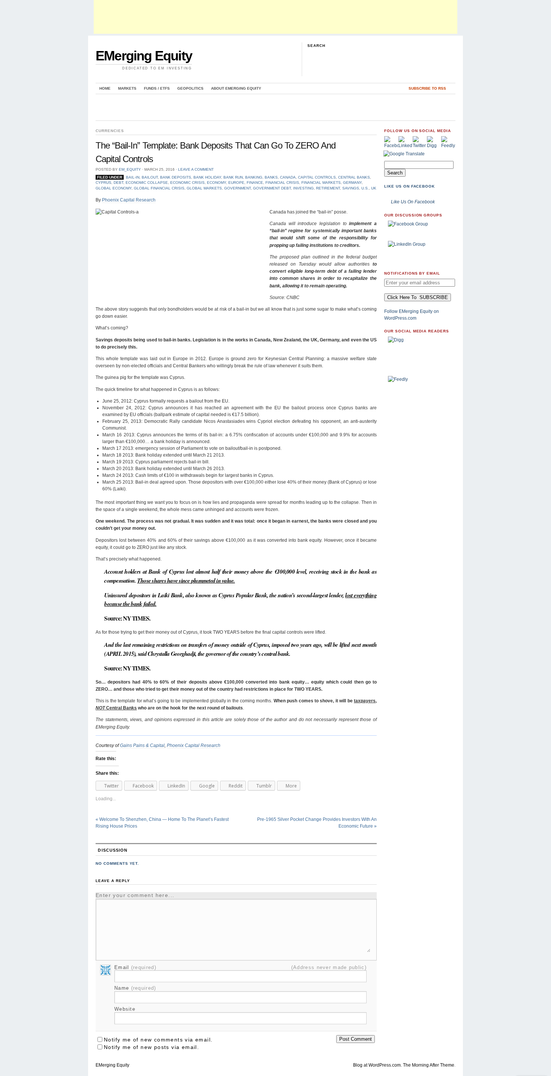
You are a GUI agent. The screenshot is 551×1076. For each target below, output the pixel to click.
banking (253, 177)
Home (105, 88)
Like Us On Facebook (409, 186)
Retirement (328, 188)
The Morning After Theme (428, 1065)
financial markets (321, 182)
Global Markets (204, 188)
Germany (352, 182)
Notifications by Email (412, 273)
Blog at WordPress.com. (377, 1065)
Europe (236, 182)
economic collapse (147, 182)
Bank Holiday (207, 177)
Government (237, 188)
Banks (271, 177)
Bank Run (233, 177)
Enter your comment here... (135, 895)
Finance (255, 182)
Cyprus (103, 182)
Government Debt (272, 188)
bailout (150, 177)
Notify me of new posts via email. (151, 1047)
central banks (354, 177)
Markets (127, 88)
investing (303, 188)
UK (373, 188)
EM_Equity (130, 169)
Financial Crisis (282, 182)
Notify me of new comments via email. (158, 1039)
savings (350, 188)
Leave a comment (196, 169)
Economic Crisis (187, 182)
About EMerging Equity (236, 88)
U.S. (365, 188)
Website (124, 1009)
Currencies (110, 131)
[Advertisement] (275, 17)
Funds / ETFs (157, 88)
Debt (118, 182)
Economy (216, 182)
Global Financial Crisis (159, 188)
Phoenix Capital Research (129, 200)
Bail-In (132, 177)
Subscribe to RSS (427, 88)
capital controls (317, 177)
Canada (288, 177)
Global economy (114, 188)
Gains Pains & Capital (142, 745)
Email (135, 967)
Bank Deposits (175, 177)
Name (135, 988)
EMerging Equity (144, 55)
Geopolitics (190, 88)
